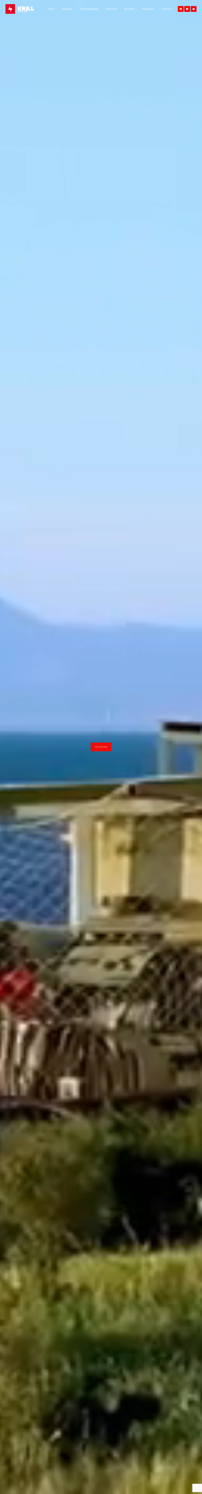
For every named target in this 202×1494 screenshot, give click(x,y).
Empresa (67, 8)
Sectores (129, 8)
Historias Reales (89, 8)
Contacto (166, 8)
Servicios (111, 8)
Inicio (51, 8)
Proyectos (148, 8)
